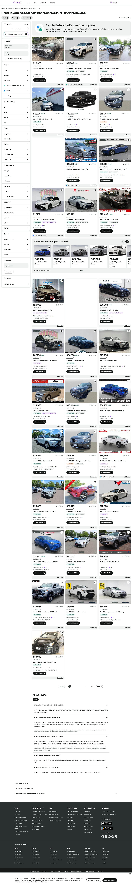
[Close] (130, 874)
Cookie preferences (93, 880)
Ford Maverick (53, 851)
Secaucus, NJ (19, 8)
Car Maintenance (71, 826)
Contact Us (44, 871)
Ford (51, 848)
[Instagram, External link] (112, 836)
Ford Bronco (53, 854)
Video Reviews (36, 829)
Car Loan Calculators (72, 811)
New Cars (17, 814)
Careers (66, 871)
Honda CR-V (35, 851)
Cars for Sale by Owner (21, 820)
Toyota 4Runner (19, 863)
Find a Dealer (18, 823)
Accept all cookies (109, 880)
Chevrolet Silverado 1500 (91, 854)
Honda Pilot (35, 860)
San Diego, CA (88, 832)
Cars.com (80, 878)
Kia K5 (103, 860)
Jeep (68, 848)
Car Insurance (71, 823)
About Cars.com (34, 871)
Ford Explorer (53, 863)
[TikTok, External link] (102, 836)
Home (3, 8)
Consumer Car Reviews (38, 811)
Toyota (26, 8)
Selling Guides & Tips (55, 820)
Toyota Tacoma (19, 857)
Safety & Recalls (36, 823)
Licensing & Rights (76, 871)
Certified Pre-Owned (20, 817)
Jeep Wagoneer (71, 857)
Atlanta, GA (87, 823)
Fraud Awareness (89, 871)
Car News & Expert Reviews (39, 814)
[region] (66, 878)
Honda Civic (35, 854)
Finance (52, 2)
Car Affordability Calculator (74, 814)
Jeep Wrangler (71, 851)
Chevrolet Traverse (89, 857)
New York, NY (87, 829)
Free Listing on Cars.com (56, 817)
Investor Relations (55, 871)
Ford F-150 (53, 857)
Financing (17, 834)
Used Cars (17, 811)
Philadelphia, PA (88, 826)
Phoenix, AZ (87, 820)
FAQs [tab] (35, 699)
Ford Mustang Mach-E (56, 860)
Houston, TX (87, 814)
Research (43, 2)
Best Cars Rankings (37, 820)
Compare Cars (36, 817)
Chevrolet (87, 848)
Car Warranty (70, 820)
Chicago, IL (87, 811)
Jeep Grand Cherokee (73, 854)
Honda (34, 848)
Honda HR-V (35, 863)
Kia (103, 848)
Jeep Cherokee (71, 863)
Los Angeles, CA (88, 817)
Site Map (69, 829)
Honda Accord (36, 857)
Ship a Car (69, 817)
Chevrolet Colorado (89, 863)
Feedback (99, 871)
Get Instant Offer (54, 814)
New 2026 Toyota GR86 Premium (41, 263)
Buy (29, 2)
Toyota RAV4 (18, 851)
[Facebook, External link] (106, 836)
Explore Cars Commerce (108, 811)
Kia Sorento (105, 854)
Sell (35, 2)
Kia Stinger (105, 857)
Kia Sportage (105, 851)
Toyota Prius (18, 854)
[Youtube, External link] (109, 836)
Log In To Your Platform (107, 814)
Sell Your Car (52, 811)
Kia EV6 (104, 863)
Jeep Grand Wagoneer (73, 860)
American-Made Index (38, 826)
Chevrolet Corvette (89, 851)
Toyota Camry (18, 860)
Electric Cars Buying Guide (22, 831)
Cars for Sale (10, 8)
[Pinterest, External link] (116, 836)
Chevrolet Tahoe (89, 860)
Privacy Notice (33, 878)
